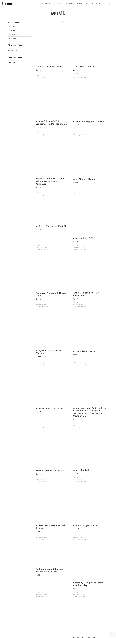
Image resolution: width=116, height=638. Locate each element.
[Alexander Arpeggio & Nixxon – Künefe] (52, 272)
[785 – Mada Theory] (90, 45)
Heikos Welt (12, 27)
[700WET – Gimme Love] (52, 45)
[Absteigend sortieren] (57, 21)
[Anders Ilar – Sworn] (90, 329)
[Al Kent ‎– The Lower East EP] (52, 211)
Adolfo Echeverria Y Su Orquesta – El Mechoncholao (51, 122)
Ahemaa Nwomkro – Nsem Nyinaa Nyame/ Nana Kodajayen (50, 181)
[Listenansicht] (79, 21)
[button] (109, 3)
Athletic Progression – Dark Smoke (50, 526)
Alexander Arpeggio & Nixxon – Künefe (52, 294)
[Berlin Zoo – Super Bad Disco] (52, 619)
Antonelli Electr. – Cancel (49, 408)
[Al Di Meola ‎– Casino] (90, 157)
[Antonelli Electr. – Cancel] (52, 387)
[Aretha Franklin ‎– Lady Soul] (52, 449)
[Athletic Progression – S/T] (90, 504)
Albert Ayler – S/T (83, 238)
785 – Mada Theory (83, 66)
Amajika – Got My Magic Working (49, 351)
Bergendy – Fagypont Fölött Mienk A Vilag (88, 584)
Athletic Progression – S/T (87, 525)
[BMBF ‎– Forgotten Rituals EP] (90, 618)
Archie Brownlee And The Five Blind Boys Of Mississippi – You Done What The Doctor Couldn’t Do (89, 412)
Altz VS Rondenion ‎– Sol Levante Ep (86, 294)
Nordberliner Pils (14, 34)
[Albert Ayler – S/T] (90, 217)
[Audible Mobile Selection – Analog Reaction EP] (52, 554)
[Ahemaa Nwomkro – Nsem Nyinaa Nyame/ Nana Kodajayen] (52, 157)
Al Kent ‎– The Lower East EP (51, 226)
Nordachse (12, 30)
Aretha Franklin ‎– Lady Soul (51, 470)
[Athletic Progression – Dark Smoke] (52, 504)
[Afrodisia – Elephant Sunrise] (90, 100)
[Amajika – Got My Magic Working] (52, 329)
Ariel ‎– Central (81, 470)
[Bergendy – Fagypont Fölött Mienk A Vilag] (90, 561)
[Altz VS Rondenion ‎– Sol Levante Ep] (90, 272)
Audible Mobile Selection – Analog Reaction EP (50, 570)
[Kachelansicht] (76, 19)
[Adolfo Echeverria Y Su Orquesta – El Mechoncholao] (52, 100)
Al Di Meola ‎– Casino (84, 179)
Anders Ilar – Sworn (84, 351)
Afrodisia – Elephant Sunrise (88, 121)
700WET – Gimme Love (48, 66)
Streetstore (12, 38)
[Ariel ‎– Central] (90, 449)
